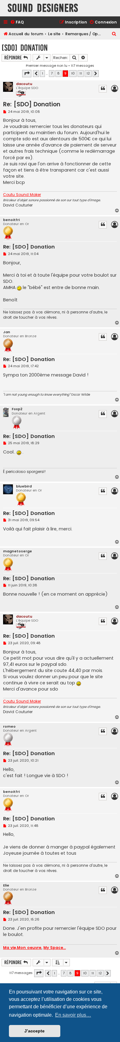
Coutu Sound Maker (22, 194)
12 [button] (88, 73)
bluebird (24, 486)
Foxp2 (17, 409)
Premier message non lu (46, 65)
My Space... (54, 947)
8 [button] (58, 73)
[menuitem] (17, 22)
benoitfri (11, 220)
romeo (9, 727)
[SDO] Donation (25, 48)
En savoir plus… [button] (73, 1015)
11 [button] (80, 73)
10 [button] (73, 73)
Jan (6, 332)
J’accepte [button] (34, 1030)
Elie (6, 885)
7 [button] (52, 73)
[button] (26, 73)
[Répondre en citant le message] (103, 88)
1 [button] (42, 73)
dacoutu (24, 83)
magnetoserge (17, 551)
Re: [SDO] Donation (31, 104)
